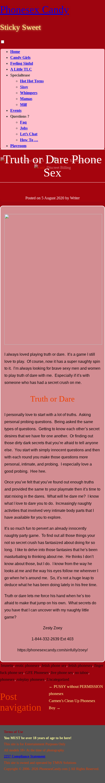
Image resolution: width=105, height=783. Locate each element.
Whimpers (28, 93)
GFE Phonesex (37, 672)
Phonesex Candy (34, 9)
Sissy (24, 87)
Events (15, 110)
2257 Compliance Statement (24, 756)
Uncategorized (58, 679)
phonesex (7, 679)
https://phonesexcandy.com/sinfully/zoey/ (52, 650)
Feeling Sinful (21, 63)
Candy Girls (20, 57)
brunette (7, 665)
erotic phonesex (27, 665)
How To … (29, 140)
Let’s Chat (28, 134)
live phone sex (62, 672)
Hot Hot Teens (32, 81)
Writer (75, 198)
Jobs (24, 128)
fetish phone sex (54, 665)
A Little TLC (21, 69)
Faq (23, 122)
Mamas (26, 99)
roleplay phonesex (31, 679)
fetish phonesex (80, 665)
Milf (23, 104)
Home (15, 52)
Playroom (18, 146)
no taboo (81, 672)
